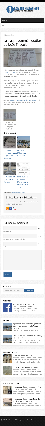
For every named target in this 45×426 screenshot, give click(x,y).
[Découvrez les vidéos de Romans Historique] (14, 208)
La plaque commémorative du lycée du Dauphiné (10, 154)
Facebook (7, 301)
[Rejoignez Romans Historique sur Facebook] (10, 208)
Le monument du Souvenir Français (9, 179)
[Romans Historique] (22, 13)
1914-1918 (6, 320)
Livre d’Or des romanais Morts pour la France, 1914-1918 (22, 182)
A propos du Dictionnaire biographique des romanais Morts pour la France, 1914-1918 (27, 326)
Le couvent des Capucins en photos (25, 367)
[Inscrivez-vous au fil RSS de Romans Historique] (7, 208)
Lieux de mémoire (18, 192)
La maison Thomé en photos (23, 355)
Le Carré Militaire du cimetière (21, 153)
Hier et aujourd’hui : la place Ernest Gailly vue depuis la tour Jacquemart (27, 400)
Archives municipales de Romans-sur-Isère (24, 100)
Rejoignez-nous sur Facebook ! (23, 304)
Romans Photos (9, 352)
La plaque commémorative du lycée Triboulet (22, 42)
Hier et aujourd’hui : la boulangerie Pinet (27, 387)
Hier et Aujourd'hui (11, 384)
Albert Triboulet (9, 72)
